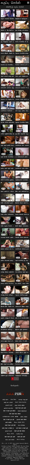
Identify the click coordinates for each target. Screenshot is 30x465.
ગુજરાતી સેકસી (8, 405)
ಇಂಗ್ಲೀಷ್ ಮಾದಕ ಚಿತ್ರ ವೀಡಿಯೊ (10, 416)
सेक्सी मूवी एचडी (21, 436)
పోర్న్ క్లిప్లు (21, 439)
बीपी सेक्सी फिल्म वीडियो (15, 413)
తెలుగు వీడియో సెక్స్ (19, 422)
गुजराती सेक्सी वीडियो (21, 419)
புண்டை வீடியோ (23, 416)
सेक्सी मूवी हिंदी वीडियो (19, 431)
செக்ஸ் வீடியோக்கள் (22, 411)
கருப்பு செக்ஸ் (10, 458)
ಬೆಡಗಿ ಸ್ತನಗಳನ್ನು (20, 402)
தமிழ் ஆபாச (5, 399)
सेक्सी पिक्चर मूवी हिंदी (10, 425)
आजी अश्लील (8, 422)
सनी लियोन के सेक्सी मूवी (22, 428)
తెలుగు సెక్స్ (10, 433)
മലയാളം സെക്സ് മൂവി (23, 399)
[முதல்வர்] (15, 394)
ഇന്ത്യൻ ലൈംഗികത (8, 408)
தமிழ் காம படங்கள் (8, 402)
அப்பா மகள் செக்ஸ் (9, 439)
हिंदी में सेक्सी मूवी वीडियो (9, 411)
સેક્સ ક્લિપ (13, 399)
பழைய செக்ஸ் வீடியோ (20, 405)
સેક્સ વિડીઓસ (21, 425)
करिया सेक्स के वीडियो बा (8, 428)
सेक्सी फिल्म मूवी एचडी (21, 408)
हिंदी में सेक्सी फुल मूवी (9, 419)
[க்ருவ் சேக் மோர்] (28, 3)
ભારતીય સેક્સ (19, 433)
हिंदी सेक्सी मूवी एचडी (10, 436)
